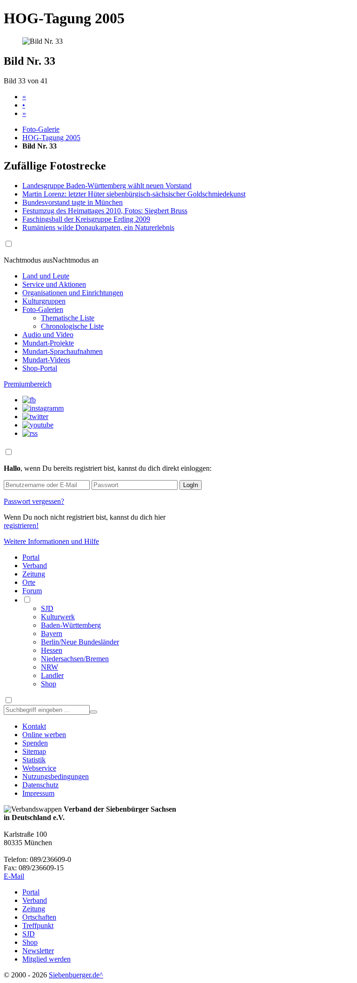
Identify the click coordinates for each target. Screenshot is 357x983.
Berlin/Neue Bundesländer (80, 642)
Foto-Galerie (41, 129)
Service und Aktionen (54, 284)
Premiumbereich (28, 384)
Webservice (39, 768)
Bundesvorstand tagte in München (72, 202)
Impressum (38, 793)
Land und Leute (45, 276)
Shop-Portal (39, 368)
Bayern (51, 633)
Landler (52, 675)
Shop (48, 684)
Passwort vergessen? (34, 501)
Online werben (44, 735)
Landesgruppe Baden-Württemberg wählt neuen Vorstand (107, 186)
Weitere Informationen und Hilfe (51, 541)
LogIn (190, 484)
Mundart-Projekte (48, 343)
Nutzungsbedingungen (55, 776)
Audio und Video (47, 335)
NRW (49, 667)
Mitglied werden (46, 959)
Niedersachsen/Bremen (75, 659)
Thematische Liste (67, 318)
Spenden (35, 743)
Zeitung (33, 574)
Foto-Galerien (42, 309)
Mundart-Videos (46, 360)
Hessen (51, 650)
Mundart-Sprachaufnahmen (62, 351)
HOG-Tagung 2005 (51, 138)
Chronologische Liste (72, 326)
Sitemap (34, 751)
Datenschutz (40, 785)
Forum (32, 591)
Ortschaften (39, 917)
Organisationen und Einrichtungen (72, 293)
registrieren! (21, 525)
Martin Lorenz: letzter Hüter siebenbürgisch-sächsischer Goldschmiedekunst (133, 194)
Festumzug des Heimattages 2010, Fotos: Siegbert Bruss (104, 211)
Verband (34, 565)
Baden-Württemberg (71, 625)
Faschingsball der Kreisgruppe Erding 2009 (86, 219)
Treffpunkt (37, 925)
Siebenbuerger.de (74, 975)
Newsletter (38, 951)
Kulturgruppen (44, 301)
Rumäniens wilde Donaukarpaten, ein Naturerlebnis (98, 227)
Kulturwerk (58, 617)
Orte (28, 582)
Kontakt (34, 726)
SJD (47, 608)
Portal (31, 557)
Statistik (34, 760)
